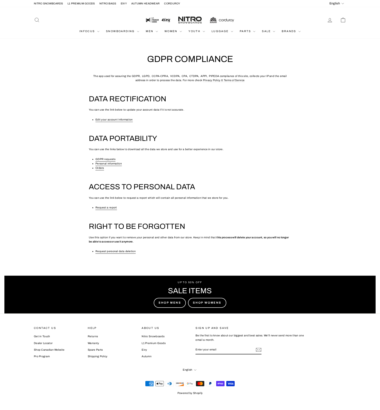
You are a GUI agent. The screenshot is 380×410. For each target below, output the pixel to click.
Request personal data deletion (115, 251)
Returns (93, 336)
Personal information (108, 163)
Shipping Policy (98, 356)
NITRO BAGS (107, 3)
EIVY (124, 3)
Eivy (144, 349)
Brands (289, 31)
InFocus (87, 31)
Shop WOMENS (207, 302)
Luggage (221, 31)
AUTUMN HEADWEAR (145, 3)
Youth (194, 31)
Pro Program (42, 356)
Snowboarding (121, 31)
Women (171, 31)
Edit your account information (114, 119)
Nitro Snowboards (153, 336)
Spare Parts (95, 349)
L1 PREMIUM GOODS (81, 3)
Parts (246, 31)
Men (150, 31)
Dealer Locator (43, 343)
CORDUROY (172, 3)
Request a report (106, 207)
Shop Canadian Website (49, 349)
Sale (267, 31)
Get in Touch (42, 336)
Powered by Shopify (190, 393)
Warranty (93, 343)
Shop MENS (170, 302)
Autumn (147, 356)
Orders (99, 167)
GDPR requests (105, 159)
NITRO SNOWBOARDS (48, 3)
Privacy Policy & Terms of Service (224, 80)
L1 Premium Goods (154, 343)
